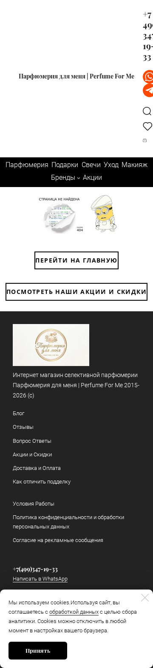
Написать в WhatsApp (40, 579)
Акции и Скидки (32, 454)
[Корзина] (146, 140)
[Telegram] (146, 90)
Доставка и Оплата (37, 468)
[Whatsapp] (146, 77)
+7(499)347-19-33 (35, 569)
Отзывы (23, 427)
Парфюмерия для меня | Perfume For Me (76, 76)
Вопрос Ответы (32, 441)
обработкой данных (74, 612)
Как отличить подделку (42, 481)
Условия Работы (33, 503)
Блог (18, 413)
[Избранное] (146, 126)
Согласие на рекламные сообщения (58, 540)
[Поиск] (147, 111)
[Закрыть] (145, 597)
